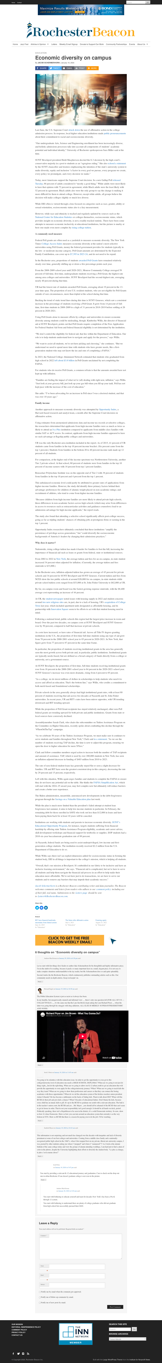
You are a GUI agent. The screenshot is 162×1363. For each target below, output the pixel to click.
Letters (54, 44)
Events (132, 44)
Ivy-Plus (57, 429)
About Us (141, 44)
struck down (74, 129)
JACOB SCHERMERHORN (49, 62)
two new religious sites (53, 602)
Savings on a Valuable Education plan (73, 799)
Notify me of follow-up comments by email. (57, 1297)
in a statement (100, 738)
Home (13, 2)
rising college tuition (81, 227)
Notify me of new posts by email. (53, 1302)
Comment (43, 1235)
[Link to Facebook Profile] (14, 1352)
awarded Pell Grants (88, 260)
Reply (40, 981)
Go (134, 1329)
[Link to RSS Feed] (28, 1352)
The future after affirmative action (76, 920)
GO (148, 2)
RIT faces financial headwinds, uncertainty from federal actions (46, 921)
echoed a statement (117, 163)
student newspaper (54, 598)
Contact (19, 2)
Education (41, 52)
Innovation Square (59, 609)
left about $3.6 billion (64, 360)
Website (43, 1284)
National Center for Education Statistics (53, 217)
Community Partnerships (116, 44)
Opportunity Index (107, 409)
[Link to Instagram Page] (23, 1352)
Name (44, 1266)
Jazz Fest (24, 44)
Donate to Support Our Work (92, 44)
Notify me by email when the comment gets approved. (61, 1291)
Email (44, 1275)
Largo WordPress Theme (112, 1359)
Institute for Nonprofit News (140, 1359)
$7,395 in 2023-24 (79, 254)
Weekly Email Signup (68, 44)
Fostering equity (101, 920)
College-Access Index (52, 243)
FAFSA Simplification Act (106, 782)
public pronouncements (115, 133)
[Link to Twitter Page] (19, 1352)
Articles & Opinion (38, 44)
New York (61, 558)
